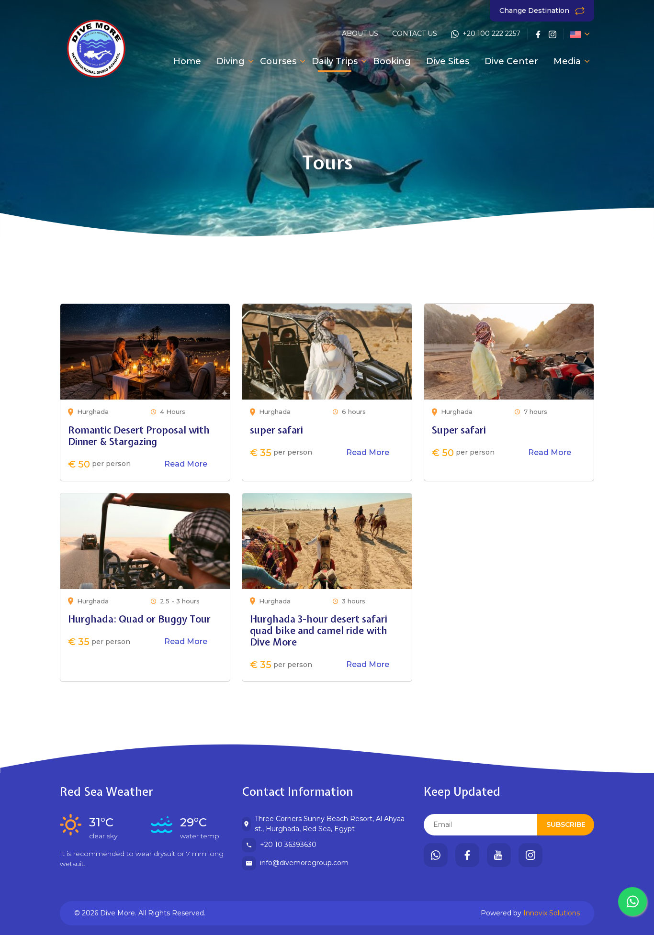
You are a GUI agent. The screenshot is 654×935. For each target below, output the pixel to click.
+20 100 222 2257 (491, 33)
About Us (360, 33)
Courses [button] (278, 61)
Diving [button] (230, 61)
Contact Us (414, 33)
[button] (576, 34)
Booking (392, 61)
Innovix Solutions (551, 913)
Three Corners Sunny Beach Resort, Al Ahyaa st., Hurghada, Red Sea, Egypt (330, 823)
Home (187, 61)
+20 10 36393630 (288, 844)
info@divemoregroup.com (304, 862)
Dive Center (511, 61)
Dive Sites (447, 61)
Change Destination (535, 10)
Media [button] (567, 61)
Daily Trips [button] (335, 61)
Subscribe (566, 824)
